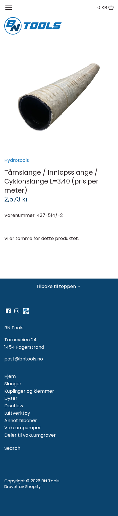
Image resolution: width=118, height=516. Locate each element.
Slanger (12, 383)
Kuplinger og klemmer (29, 391)
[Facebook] (8, 311)
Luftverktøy (17, 413)
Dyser (10, 398)
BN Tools (51, 481)
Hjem (10, 376)
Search (12, 448)
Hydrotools (16, 160)
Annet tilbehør (20, 420)
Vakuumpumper (22, 427)
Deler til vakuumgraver (30, 435)
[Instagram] (16, 311)
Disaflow (13, 405)
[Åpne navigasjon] (8, 7)
